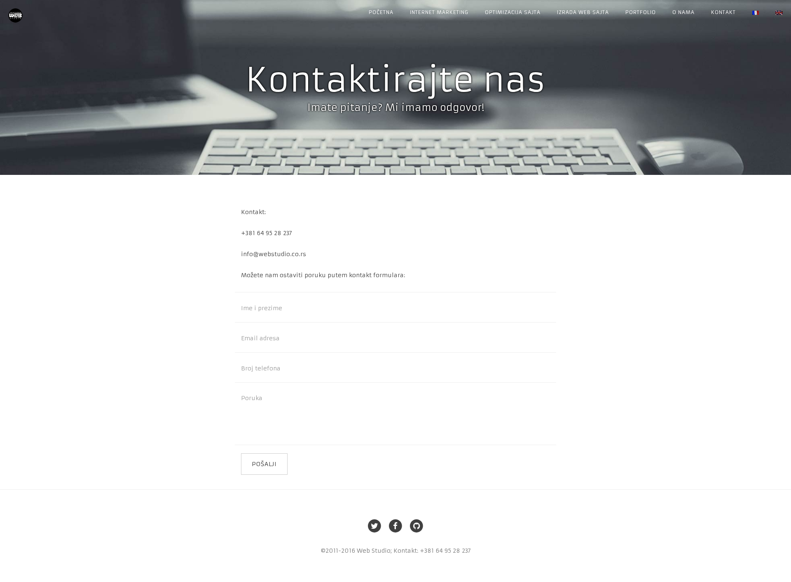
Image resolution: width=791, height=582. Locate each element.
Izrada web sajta (583, 12)
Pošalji (264, 464)
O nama (683, 12)
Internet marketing (439, 12)
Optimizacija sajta (513, 12)
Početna (381, 12)
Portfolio (640, 12)
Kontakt (723, 12)
